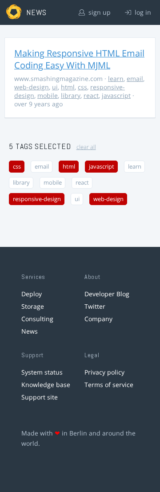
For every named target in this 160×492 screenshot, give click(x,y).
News (29, 331)
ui (55, 87)
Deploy (31, 294)
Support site (39, 397)
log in (142, 12)
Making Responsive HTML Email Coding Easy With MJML (79, 59)
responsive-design (37, 199)
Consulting (37, 319)
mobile (47, 95)
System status (42, 372)
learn (116, 78)
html (68, 87)
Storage (32, 306)
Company (98, 319)
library (70, 95)
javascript (116, 95)
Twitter (94, 306)
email (135, 78)
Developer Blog (106, 294)
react (91, 95)
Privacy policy (104, 372)
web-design (31, 87)
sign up (99, 12)
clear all (86, 147)
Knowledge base (45, 384)
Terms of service (108, 384)
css (82, 87)
